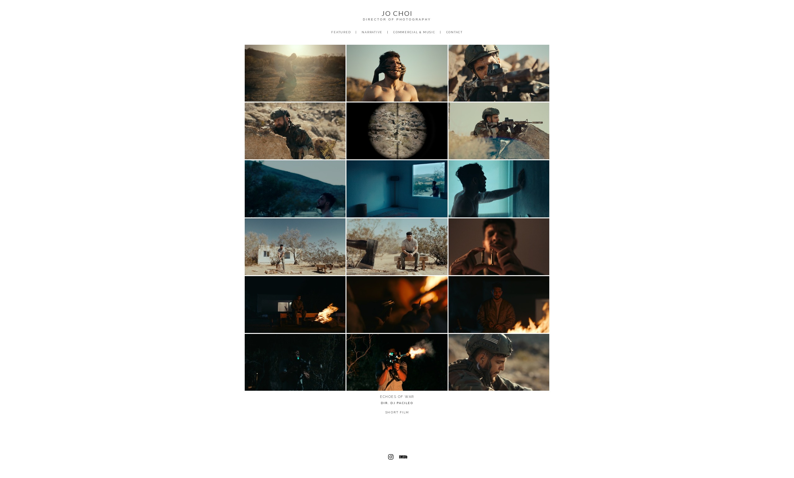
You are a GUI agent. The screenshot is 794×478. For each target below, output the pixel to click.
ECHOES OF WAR (397, 397)
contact (454, 32)
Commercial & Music (414, 32)
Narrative (372, 32)
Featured (341, 32)
